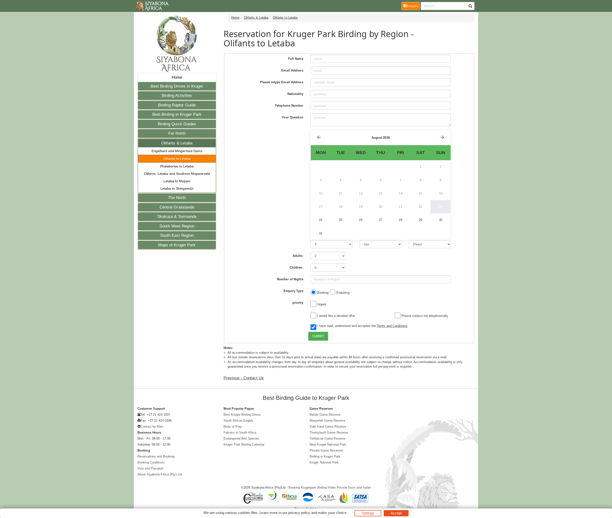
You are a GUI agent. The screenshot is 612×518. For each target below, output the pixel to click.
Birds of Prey (233, 426)
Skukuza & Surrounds (177, 216)
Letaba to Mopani (177, 181)
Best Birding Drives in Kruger (177, 86)
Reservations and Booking (155, 456)
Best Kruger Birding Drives (242, 414)
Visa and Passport (150, 468)
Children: (296, 267)
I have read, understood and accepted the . (361, 326)
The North (177, 197)
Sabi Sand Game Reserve (328, 426)
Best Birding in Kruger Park (177, 114)
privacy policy (299, 513)
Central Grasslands (177, 207)
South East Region (177, 235)
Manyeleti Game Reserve (327, 420)
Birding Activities (177, 95)
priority (297, 302)
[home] (151, 6)
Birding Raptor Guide (177, 105)
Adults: (298, 256)
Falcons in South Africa (240, 432)
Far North (177, 133)
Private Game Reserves (326, 450)
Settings (367, 513)
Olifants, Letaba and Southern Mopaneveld (177, 174)
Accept (396, 513)
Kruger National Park (324, 462)
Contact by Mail (152, 426)
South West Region (176, 226)
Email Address (292, 70)
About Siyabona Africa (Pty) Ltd (159, 474)
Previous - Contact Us (244, 378)
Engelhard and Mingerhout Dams (177, 151)
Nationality (295, 94)
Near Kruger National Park (328, 444)
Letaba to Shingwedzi (176, 188)
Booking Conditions (151, 462)
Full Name (295, 59)
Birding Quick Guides (177, 124)
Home (177, 77)
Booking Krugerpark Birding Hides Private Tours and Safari (330, 487)
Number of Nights (290, 279)
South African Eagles (238, 420)
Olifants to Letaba (177, 158)
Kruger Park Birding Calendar (244, 444)
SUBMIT (318, 336)
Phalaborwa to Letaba (177, 166)
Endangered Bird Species (241, 438)
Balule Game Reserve (325, 414)
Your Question (292, 117)
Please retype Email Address (281, 82)
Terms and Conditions (392, 326)
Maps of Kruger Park (177, 245)
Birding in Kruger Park (325, 456)
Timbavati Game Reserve (327, 438)
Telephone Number (289, 105)
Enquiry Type (293, 291)
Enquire (413, 6)
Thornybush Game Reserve (329, 432)
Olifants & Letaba (177, 143)
